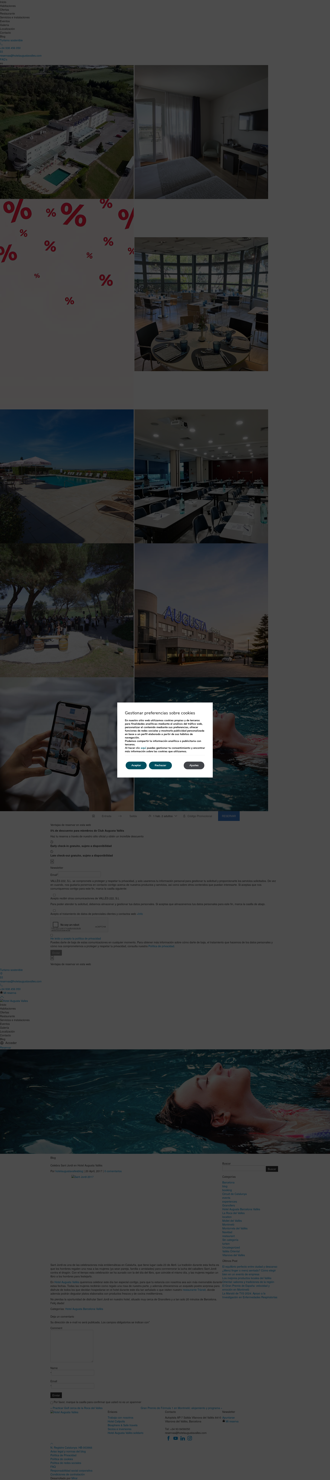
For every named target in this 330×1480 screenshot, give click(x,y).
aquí (143, 748)
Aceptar (136, 765)
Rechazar (160, 765)
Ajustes (194, 765)
